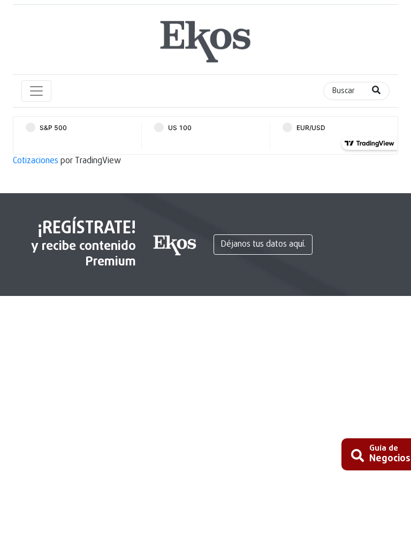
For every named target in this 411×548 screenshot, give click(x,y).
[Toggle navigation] (36, 91)
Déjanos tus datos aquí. (263, 244)
